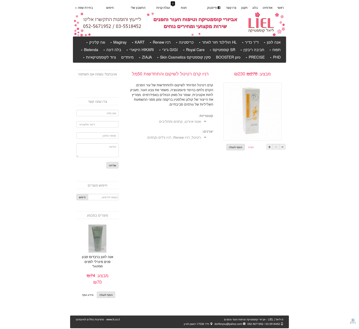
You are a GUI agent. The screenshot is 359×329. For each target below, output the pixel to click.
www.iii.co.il (98, 319)
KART (139, 42)
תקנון (244, 7)
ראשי (280, 7)
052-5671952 (255, 324)
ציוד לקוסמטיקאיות (100, 57)
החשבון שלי (138, 7)
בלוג (255, 7)
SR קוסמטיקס (223, 49)
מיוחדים (127, 57)
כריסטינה (186, 42)
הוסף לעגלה (93, 243)
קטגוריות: (206, 115)
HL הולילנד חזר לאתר (219, 42)
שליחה (112, 165)
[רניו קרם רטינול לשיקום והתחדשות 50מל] (252, 111)
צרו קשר (231, 7)
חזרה (251, 147)
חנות (184, 7)
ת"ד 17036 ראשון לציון (197, 324)
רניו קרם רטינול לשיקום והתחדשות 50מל (170, 73)
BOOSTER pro (228, 57)
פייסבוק (212, 7)
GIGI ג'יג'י (169, 49)
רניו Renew (161, 42)
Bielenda (90, 49)
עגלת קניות (165, 7)
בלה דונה (113, 49)
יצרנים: (207, 131)
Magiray (119, 42)
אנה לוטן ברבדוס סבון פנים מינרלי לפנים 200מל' (97, 261)
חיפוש (110, 7)
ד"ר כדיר (251, 42)
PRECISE (256, 57)
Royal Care (195, 49)
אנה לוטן (273, 42)
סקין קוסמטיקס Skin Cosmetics (185, 57)
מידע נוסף (87, 295)
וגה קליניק (96, 42)
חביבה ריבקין (253, 49)
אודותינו (267, 7)
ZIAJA (146, 57)
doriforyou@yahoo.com (228, 324)
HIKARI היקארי (141, 49)
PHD (276, 57)
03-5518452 (273, 324)
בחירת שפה (85, 7)
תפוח (276, 49)
